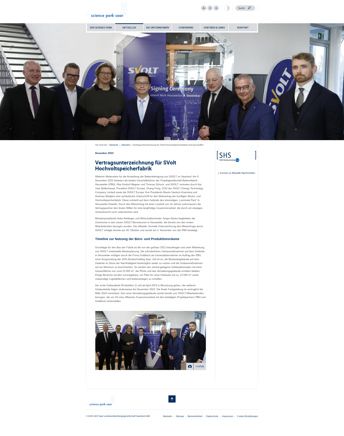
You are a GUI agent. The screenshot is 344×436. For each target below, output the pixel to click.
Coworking (186, 27)
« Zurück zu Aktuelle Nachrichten (236, 172)
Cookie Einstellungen (247, 416)
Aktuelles (129, 27)
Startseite (113, 145)
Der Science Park (101, 27)
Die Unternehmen (157, 27)
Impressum (227, 416)
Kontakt (243, 27)
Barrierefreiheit (195, 416)
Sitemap (180, 416)
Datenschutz (212, 416)
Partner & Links (214, 27)
